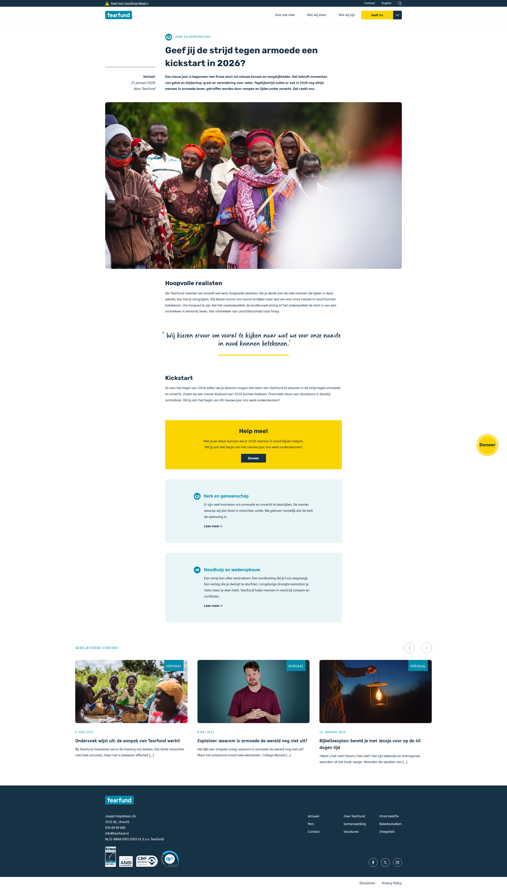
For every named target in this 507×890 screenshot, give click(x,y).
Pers (311, 824)
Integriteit (387, 832)
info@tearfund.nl (117, 833)
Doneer (487, 445)
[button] (409, 648)
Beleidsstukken (390, 824)
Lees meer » (213, 526)
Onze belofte (389, 816)
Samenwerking (355, 824)
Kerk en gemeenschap (193, 37)
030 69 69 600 (115, 828)
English (387, 3)
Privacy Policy (392, 883)
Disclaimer (367, 883)
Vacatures (351, 832)
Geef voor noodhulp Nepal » (130, 3)
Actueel (313, 816)
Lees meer (131, 717)
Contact (369, 3)
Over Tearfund (354, 816)
